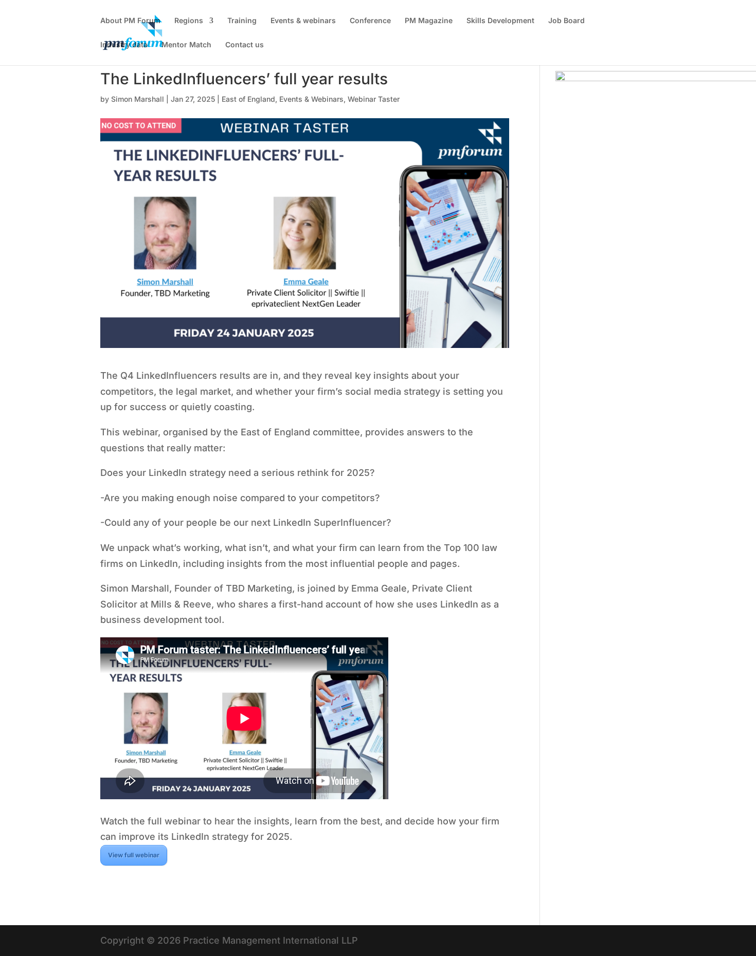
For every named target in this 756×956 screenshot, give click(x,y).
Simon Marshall (137, 99)
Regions (188, 21)
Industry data (124, 45)
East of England (248, 99)
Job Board (566, 21)
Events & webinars (303, 21)
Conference (370, 21)
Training (242, 21)
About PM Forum (130, 21)
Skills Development (500, 21)
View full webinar (133, 855)
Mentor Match (186, 45)
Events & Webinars (311, 99)
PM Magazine (429, 21)
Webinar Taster (374, 99)
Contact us (244, 45)
